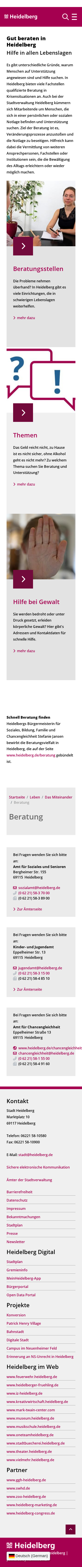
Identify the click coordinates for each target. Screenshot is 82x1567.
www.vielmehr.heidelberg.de (30, 1459)
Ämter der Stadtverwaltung (29, 1179)
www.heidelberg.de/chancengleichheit (50, 1048)
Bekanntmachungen (23, 1216)
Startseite (17, 797)
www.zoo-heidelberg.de (26, 1496)
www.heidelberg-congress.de (31, 1513)
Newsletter (16, 1241)
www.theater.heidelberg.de (29, 1451)
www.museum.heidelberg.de (30, 1418)
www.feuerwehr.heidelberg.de (32, 1376)
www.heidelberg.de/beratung (31, 755)
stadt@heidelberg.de (35, 1154)
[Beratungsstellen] (41, 213)
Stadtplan (15, 1225)
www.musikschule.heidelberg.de (33, 1426)
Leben (35, 797)
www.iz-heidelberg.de (24, 1393)
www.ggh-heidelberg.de (26, 1480)
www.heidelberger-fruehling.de (32, 1385)
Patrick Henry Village (24, 1323)
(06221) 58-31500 (34, 973)
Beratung (26, 816)
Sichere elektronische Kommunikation (38, 1167)
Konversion (16, 1315)
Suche (67, 17)
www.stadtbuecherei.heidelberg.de (36, 1443)
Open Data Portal (21, 1295)
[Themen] (41, 379)
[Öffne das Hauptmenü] (74, 16)
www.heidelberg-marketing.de (32, 1504)
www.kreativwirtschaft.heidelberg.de (37, 1401)
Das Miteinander (58, 797)
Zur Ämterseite (29, 909)
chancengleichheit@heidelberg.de (46, 1053)
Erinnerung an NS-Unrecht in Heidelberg (40, 1356)
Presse (12, 1233)
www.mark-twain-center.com (31, 1410)
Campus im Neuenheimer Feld (32, 1348)
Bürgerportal (17, 1286)
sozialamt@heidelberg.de (39, 887)
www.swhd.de (18, 1488)
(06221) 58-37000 (34, 893)
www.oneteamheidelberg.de (30, 1434)
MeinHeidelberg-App (24, 1278)
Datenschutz (17, 1200)
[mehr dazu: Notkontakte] (41, 546)
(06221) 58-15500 (34, 1058)
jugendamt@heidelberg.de (40, 968)
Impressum (16, 1208)
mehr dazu (26, 317)
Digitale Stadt (18, 1340)
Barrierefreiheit (19, 1192)
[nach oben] (70, 1529)
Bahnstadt (15, 1331)
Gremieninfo (17, 1270)
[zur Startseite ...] (31, 1545)
